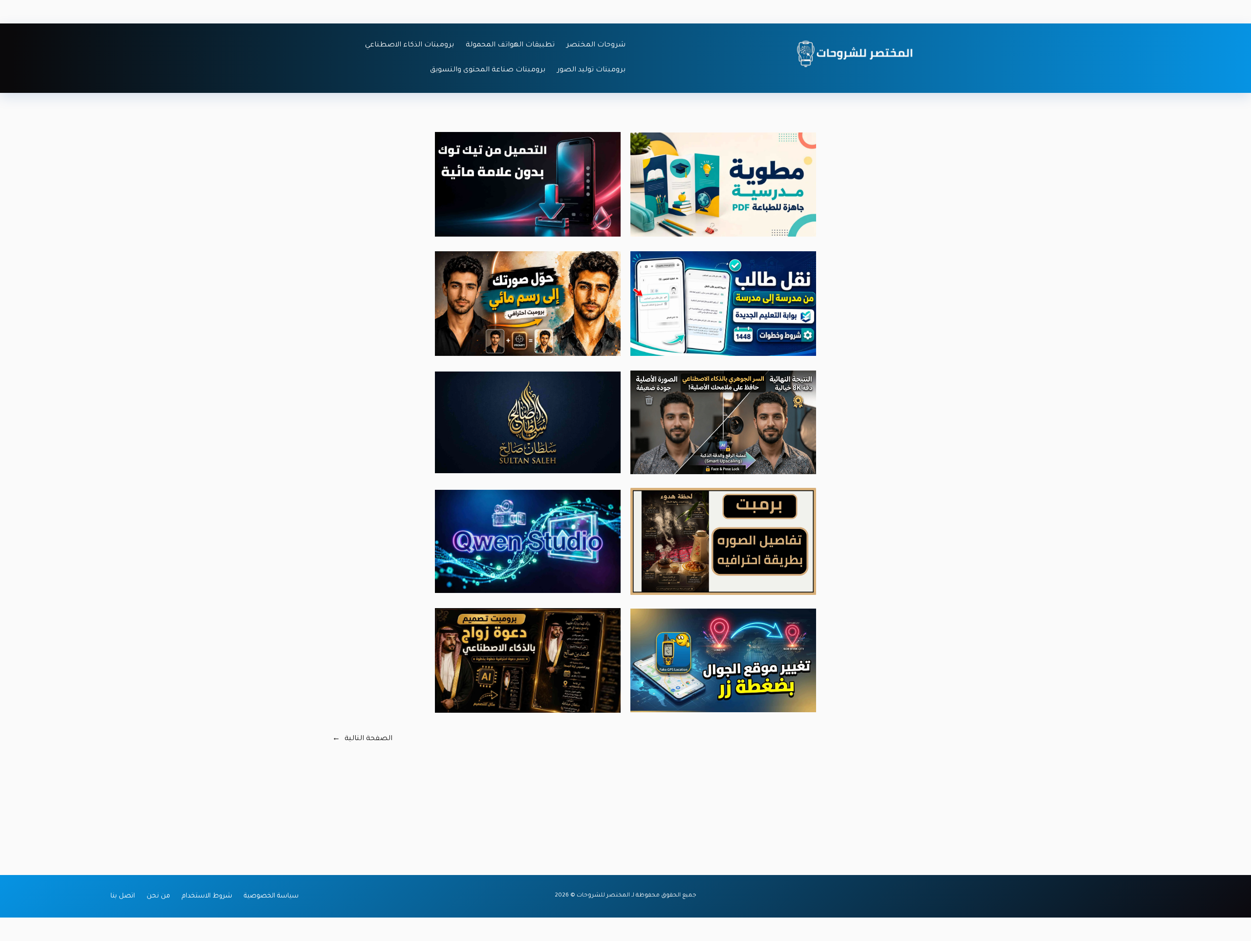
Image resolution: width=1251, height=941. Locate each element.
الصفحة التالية (362, 739)
